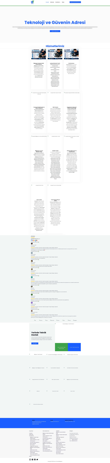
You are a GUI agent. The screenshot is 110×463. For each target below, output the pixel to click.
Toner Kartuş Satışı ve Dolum (55, 200)
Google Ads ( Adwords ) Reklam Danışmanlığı (72, 108)
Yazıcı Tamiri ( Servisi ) (34, 453)
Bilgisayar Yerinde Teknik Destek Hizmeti (39, 64)
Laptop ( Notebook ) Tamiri (34, 439)
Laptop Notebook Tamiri (55, 63)
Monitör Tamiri (55, 150)
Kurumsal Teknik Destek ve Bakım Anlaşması (39, 108)
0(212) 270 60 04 (74, 439)
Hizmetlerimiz (57, 2)
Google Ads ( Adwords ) (34, 446)
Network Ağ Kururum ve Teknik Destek (72, 151)
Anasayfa (47, 2)
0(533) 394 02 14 (74, 440)
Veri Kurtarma (71, 63)
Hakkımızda (52, 2)
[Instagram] (32, 459)
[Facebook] (35, 459)
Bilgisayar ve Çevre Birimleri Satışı (39, 151)
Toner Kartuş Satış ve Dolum (35, 455)
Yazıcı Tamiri (39, 199)
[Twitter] (37, 459)
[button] (60, 2)
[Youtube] (30, 459)
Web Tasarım (55, 107)
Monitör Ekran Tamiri (33, 449)
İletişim (63, 2)
